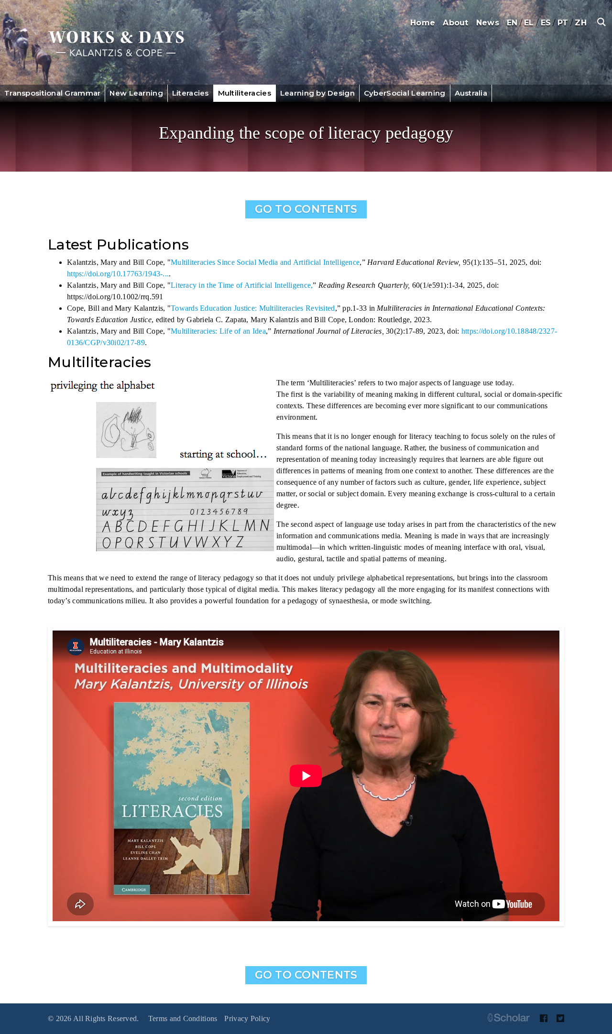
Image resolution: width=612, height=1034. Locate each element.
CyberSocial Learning (405, 93)
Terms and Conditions (183, 1018)
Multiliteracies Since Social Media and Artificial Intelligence (265, 262)
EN (512, 22)
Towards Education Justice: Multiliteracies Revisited (253, 308)
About (455, 22)
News (487, 22)
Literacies (190, 93)
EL (529, 22)
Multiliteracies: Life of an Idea (218, 331)
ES (546, 22)
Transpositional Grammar (52, 93)
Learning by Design (317, 93)
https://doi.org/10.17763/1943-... (118, 274)
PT (562, 22)
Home (422, 22)
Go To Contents (306, 209)
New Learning (136, 93)
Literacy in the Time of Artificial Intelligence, (242, 285)
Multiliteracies (244, 93)
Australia (471, 93)
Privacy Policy (247, 1018)
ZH (581, 22)
